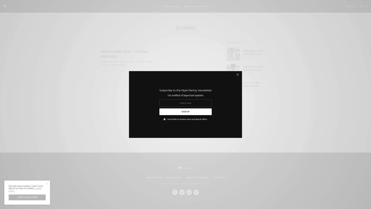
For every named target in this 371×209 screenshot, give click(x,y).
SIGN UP (185, 112)
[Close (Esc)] (238, 76)
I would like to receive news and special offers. (187, 119)
